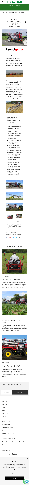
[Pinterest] (10, 237)
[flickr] (6, 441)
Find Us (4, 416)
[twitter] (19, 441)
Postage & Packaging (8, 433)
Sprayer (14, 234)
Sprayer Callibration (7, 427)
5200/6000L (14, 233)
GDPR (3, 410)
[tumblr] (16, 441)
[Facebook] (6, 237)
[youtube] (2, 445)
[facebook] (2, 441)
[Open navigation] (3, 2)
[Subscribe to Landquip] (20, 237)
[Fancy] (13, 237)
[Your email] (6, 392)
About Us (4, 404)
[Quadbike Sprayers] (14, 261)
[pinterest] (13, 441)
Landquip (4, 12)
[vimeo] (23, 441)
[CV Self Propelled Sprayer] (14, 303)
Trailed (19, 234)
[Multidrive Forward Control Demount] (14, 347)
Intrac (19, 233)
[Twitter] (16, 237)
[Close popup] (27, 459)
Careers (4, 407)
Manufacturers (6, 424)
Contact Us (5, 413)
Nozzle (3, 430)
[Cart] (25, 2)
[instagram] (9, 441)
